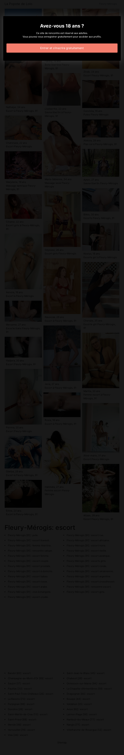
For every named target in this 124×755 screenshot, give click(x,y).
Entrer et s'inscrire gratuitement (62, 48)
